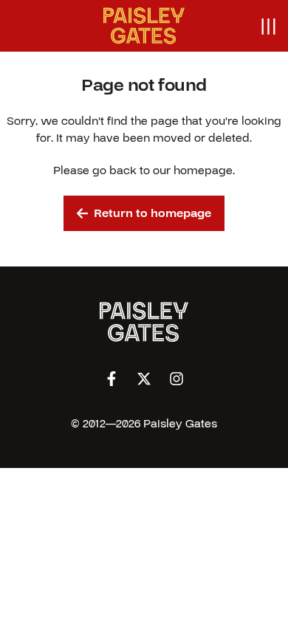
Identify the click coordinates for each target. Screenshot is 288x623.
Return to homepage (152, 213)
